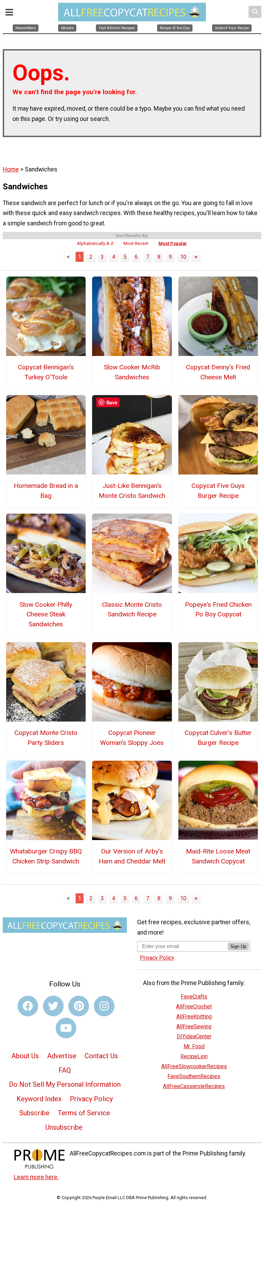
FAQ (64, 1070)
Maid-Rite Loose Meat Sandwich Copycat (218, 856)
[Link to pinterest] (78, 1006)
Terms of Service (84, 1113)
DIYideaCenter (194, 1036)
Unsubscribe (63, 1127)
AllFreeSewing (193, 1026)
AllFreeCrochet (194, 1006)
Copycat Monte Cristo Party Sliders (45, 738)
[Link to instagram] (104, 1006)
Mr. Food (194, 1046)
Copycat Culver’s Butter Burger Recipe (218, 738)
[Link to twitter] (53, 1006)
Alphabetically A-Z (95, 243)
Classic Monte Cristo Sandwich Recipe (132, 609)
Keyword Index (39, 1099)
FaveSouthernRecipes (193, 1076)
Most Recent (135, 243)
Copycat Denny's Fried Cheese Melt (218, 372)
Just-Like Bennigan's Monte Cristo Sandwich (132, 491)
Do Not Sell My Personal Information (65, 1084)
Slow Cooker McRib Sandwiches (132, 372)
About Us (25, 1056)
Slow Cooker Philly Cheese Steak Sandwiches (46, 614)
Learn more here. (36, 1177)
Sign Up (238, 946)
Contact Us (101, 1056)
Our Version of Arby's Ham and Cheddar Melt (132, 856)
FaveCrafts (194, 996)
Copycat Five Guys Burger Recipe (218, 491)
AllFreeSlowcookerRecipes (194, 1066)
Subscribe (34, 1113)
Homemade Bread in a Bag (46, 491)
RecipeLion (194, 1056)
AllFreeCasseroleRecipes (194, 1086)
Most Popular (172, 243)
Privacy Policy (91, 1099)
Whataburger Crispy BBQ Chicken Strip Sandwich (46, 856)
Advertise (61, 1056)
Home (11, 169)
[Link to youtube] (66, 1028)
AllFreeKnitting (194, 1016)
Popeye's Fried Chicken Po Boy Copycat (218, 609)
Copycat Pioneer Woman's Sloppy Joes (132, 738)
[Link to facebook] (28, 1006)
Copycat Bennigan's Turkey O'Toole (46, 372)
